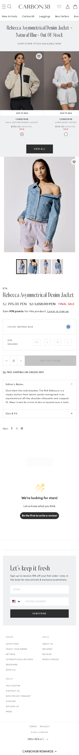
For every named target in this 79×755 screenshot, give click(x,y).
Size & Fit (11, 413)
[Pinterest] (22, 428)
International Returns (19, 659)
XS (36, 342)
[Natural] (22, 134)
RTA (5, 288)
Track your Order (16, 649)
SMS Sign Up (12, 706)
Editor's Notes (14, 384)
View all (39, 148)
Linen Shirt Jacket (66, 122)
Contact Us (12, 691)
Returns (10, 654)
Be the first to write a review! (39, 515)
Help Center (13, 685)
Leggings (44, 16)
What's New (12, 644)
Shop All (11, 670)
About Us (47, 644)
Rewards (47, 649)
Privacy (45, 726)
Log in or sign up (58, 311)
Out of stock (50, 360)
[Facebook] (12, 428)
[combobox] (16, 601)
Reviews (46, 654)
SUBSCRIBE (39, 613)
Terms (33, 726)
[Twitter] (16, 428)
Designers (11, 664)
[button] (39, 751)
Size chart (13, 343)
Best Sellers (62, 16)
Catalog (11, 701)
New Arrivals (9, 16)
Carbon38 (28, 16)
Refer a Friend (50, 659)
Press (9, 711)
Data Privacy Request (18, 696)
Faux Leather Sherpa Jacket (22, 122)
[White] (66, 134)
